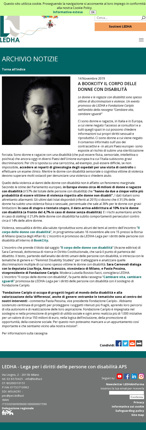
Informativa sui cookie (128, 406)
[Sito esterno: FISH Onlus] (7, 414)
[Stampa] (139, 345)
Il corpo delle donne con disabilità (86, 247)
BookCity (41, 240)
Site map (137, 415)
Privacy (139, 402)
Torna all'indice (13, 69)
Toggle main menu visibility (141, 39)
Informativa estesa (68, 12)
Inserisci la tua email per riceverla (122, 388)
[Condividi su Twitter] (125, 345)
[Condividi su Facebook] (119, 345)
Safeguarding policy (129, 410)
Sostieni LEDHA (120, 26)
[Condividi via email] (132, 345)
